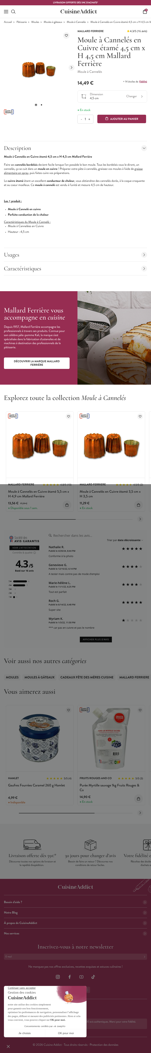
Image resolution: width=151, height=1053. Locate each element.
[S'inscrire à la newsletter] (145, 957)
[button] (36, 104)
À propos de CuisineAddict (20, 923)
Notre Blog (10, 912)
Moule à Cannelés (76, 22)
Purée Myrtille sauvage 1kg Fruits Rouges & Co (109, 787)
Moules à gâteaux (53, 22)
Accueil (8, 22)
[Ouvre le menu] (6, 11)
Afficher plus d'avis (96, 639)
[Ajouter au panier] (67, 505)
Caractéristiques (22, 268)
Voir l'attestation (24, 547)
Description (17, 148)
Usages (11, 254)
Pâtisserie (22, 22)
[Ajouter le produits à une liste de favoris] (68, 416)
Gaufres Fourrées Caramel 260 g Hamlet (36, 785)
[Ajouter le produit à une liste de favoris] (66, 35)
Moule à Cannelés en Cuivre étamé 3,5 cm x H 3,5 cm (110, 494)
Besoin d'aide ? (13, 902)
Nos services (11, 933)
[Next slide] (72, 68)
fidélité (143, 81)
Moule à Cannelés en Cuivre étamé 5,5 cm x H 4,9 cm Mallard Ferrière (38, 494)
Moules (35, 22)
